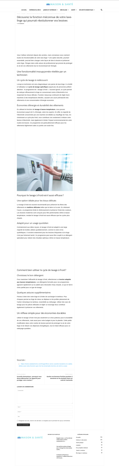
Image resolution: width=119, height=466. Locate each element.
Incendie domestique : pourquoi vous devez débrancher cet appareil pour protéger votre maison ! (29, 378)
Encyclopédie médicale (82, 447)
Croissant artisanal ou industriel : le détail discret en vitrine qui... (64, 456)
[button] (101, 10)
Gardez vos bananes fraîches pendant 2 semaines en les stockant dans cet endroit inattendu (60, 378)
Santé (73, 10)
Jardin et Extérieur (49, 10)
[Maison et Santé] (59, 4)
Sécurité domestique (86, 10)
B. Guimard (21, 23)
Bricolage (63, 10)
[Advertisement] (44, 41)
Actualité (23, 13)
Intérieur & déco (35, 10)
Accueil (24, 10)
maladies (78, 445)
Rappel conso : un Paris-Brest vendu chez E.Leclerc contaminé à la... (64, 439)
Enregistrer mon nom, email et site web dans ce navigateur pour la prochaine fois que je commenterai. (44, 420)
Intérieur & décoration (81, 440)
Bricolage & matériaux (81, 453)
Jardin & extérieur (80, 450)
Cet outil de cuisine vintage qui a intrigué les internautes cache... (64, 448)
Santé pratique (79, 442)
